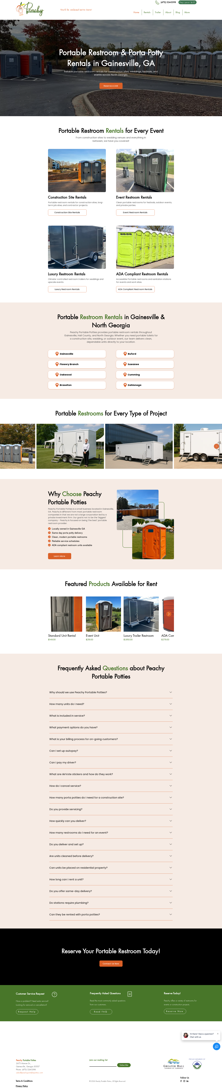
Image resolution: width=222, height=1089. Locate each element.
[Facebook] (181, 1081)
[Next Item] (216, 446)
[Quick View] (65, 614)
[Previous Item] (5, 446)
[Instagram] (184, 1081)
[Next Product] (168, 614)
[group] (111, 620)
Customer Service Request (30, 993)
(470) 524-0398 (168, 2)
